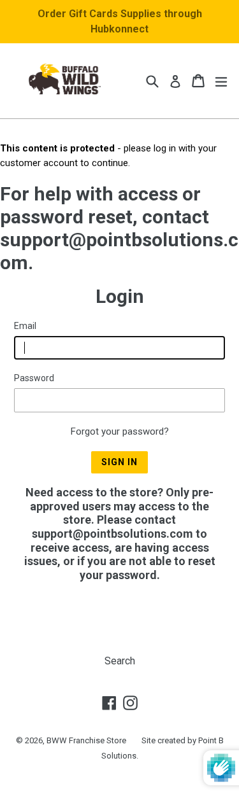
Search (120, 661)
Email (25, 326)
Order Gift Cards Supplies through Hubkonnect (120, 21)
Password (34, 378)
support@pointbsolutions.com (112, 533)
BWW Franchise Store (86, 740)
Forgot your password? (120, 431)
